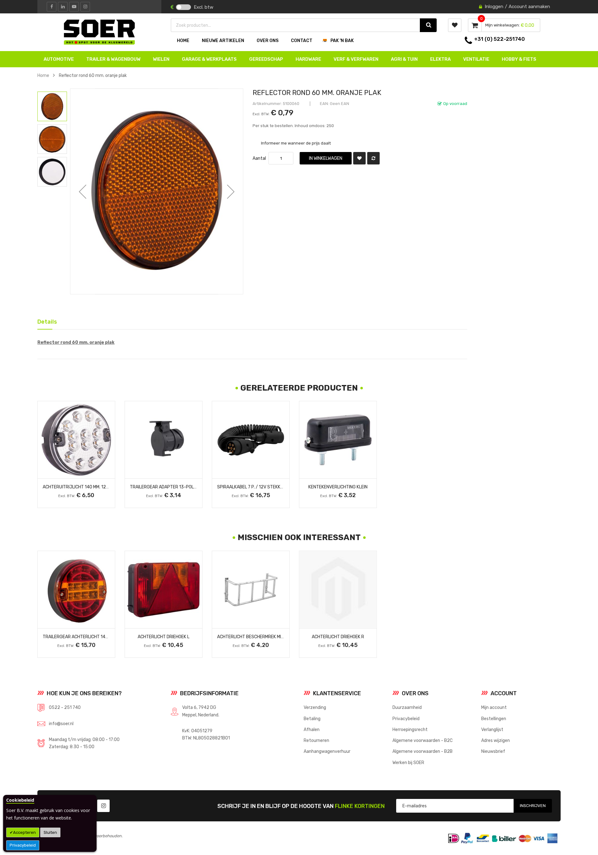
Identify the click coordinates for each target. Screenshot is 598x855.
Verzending (315, 707)
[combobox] (295, 25)
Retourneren (316, 740)
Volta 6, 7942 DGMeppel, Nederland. (200, 711)
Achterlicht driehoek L (163, 636)
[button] (82, 191)
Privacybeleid (23, 845)
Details (44, 320)
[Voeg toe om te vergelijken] (373, 158)
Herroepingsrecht (410, 729)
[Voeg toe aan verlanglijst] (359, 158)
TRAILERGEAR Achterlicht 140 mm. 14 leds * (89, 636)
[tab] (44, 321)
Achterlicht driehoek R (338, 636)
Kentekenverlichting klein (338, 486)
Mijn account (494, 707)
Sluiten (50, 832)
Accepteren (24, 832)
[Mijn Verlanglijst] (455, 25)
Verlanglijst (492, 729)
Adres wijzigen (495, 740)
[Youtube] (74, 7)
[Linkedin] (63, 7)
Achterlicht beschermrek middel (254, 636)
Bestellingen (493, 718)
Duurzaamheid (407, 707)
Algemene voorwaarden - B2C (422, 740)
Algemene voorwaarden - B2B (422, 751)
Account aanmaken (529, 6)
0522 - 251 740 (65, 707)
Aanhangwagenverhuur (327, 751)
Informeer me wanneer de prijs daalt (296, 142)
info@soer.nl (61, 723)
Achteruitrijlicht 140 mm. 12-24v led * (85, 486)
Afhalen (312, 729)
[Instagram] (85, 7)
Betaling (312, 718)
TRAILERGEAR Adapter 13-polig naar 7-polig (178, 486)
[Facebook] (51, 7)
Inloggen (494, 6)
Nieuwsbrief (493, 751)
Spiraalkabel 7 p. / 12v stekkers (252, 486)
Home (43, 75)
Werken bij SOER (408, 762)
